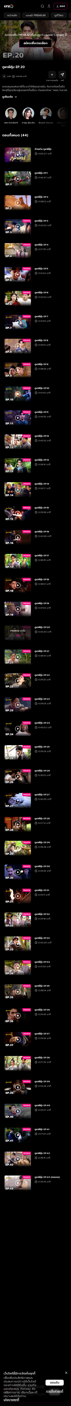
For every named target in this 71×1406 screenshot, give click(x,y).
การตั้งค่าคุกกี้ (54, 1391)
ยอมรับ (54, 1382)
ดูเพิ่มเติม (7, 97)
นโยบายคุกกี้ (11, 1400)
